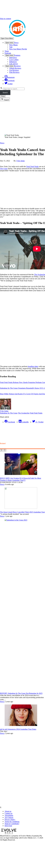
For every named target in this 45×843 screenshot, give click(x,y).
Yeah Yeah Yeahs (32, 166)
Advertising (9, 815)
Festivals (8, 53)
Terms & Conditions (12, 822)
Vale (10, 47)
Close (3, 96)
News (16, 43)
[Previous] (1, 450)
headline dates (33, 366)
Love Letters (13, 60)
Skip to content (5, 19)
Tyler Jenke (20, 161)
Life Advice (13, 64)
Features (17, 55)
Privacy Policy (10, 819)
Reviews (17, 66)
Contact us (8, 813)
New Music (13, 45)
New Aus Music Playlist (18, 49)
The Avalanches (24, 413)
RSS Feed (8, 826)
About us (8, 811)
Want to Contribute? (12, 824)
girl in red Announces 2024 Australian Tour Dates (18, 729)
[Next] (4, 450)
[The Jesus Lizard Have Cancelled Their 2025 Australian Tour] (21, 508)
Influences (13, 62)
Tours (7, 51)
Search (5, 93)
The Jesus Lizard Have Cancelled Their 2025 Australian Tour (22, 512)
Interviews (13, 58)
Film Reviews (14, 72)
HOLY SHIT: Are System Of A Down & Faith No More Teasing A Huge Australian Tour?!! (20, 479)
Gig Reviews (14, 70)
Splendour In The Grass (8, 413)
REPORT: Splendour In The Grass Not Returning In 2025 (21, 693)
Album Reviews (15, 68)
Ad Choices (9, 817)
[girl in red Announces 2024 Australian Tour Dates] (21, 725)
